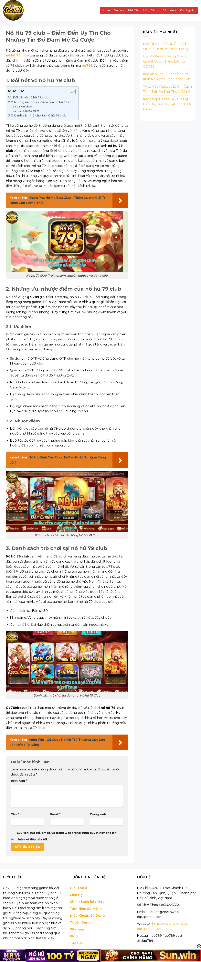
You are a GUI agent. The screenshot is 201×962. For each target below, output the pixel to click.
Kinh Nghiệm (188, 10)
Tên (15, 814)
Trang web (98, 814)
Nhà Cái (133, 10)
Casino (117, 10)
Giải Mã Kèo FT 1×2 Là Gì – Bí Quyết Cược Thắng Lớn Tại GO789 (165, 61)
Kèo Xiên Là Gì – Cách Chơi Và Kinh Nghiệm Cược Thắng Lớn (166, 76)
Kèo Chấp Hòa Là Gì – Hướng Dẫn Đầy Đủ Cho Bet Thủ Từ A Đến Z (167, 104)
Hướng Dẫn (149, 10)
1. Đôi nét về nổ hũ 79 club (29, 97)
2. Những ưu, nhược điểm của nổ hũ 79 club (43, 102)
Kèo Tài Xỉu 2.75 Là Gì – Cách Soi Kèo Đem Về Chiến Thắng (166, 46)
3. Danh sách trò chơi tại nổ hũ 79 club (38, 115)
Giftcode (168, 10)
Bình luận (19, 780)
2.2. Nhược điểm (28, 110)
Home (106, 10)
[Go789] (42, 10)
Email (55, 814)
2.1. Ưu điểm (24, 106)
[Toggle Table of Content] (70, 91)
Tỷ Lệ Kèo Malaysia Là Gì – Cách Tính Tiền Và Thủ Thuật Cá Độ (167, 89)
